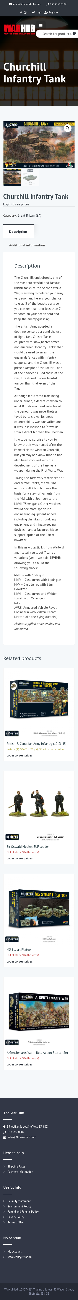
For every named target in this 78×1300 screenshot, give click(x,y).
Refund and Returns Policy (23, 1211)
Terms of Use (16, 1222)
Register (53, 12)
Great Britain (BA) (29, 215)
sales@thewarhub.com (27, 4)
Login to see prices (16, 204)
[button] (68, 128)
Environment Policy (19, 1206)
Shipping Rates (16, 1166)
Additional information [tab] (27, 245)
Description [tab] (18, 231)
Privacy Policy (16, 1217)
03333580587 (58, 4)
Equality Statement (19, 1201)
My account (14, 1251)
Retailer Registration (20, 1257)
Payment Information (20, 1172)
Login (39, 12)
